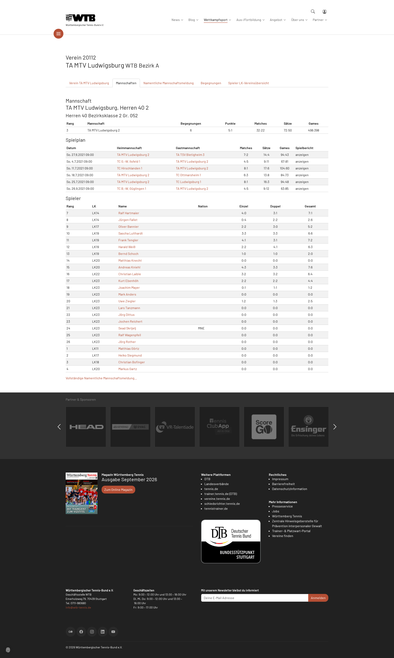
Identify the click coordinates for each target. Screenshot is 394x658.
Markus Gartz (127, 369)
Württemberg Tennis (287, 516)
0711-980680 (78, 603)
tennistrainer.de (216, 508)
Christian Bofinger (131, 362)
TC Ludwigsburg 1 (188, 182)
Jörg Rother (127, 342)
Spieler (248, 83)
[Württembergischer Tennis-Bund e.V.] (85, 18)
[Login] (324, 11)
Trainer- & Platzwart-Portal (291, 531)
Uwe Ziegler (127, 301)
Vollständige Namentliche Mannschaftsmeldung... (101, 378)
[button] (8, 649)
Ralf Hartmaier (128, 213)
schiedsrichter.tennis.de (222, 503)
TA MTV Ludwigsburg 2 (133, 154)
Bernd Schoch (128, 253)
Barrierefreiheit (283, 484)
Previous (59, 426)
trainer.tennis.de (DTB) (220, 494)
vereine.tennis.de (217, 498)
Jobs (275, 511)
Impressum (280, 479)
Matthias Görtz (128, 348)
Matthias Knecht (130, 260)
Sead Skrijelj (127, 328)
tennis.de (211, 489)
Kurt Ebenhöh (128, 281)
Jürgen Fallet (127, 220)
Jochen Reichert (130, 321)
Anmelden (318, 598)
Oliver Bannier (128, 226)
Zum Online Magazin (118, 489)
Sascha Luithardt (130, 233)
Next (335, 426)
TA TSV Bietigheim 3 (190, 154)
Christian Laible (129, 274)
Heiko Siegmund (130, 355)
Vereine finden (282, 536)
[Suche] (313, 11)
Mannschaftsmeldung (168, 83)
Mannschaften (126, 83)
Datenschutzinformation (289, 489)
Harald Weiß (126, 247)
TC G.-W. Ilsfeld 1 (128, 161)
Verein (89, 83)
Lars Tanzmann (129, 308)
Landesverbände (216, 484)
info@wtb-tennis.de (78, 607)
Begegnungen (211, 83)
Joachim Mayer (129, 287)
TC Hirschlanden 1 (129, 168)
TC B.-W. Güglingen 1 (131, 188)
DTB (207, 479)
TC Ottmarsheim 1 (188, 175)
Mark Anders (127, 294)
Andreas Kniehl (129, 267)
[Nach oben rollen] (386, 650)
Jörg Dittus (126, 314)
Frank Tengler (128, 240)
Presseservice (282, 506)
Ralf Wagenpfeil (129, 335)
